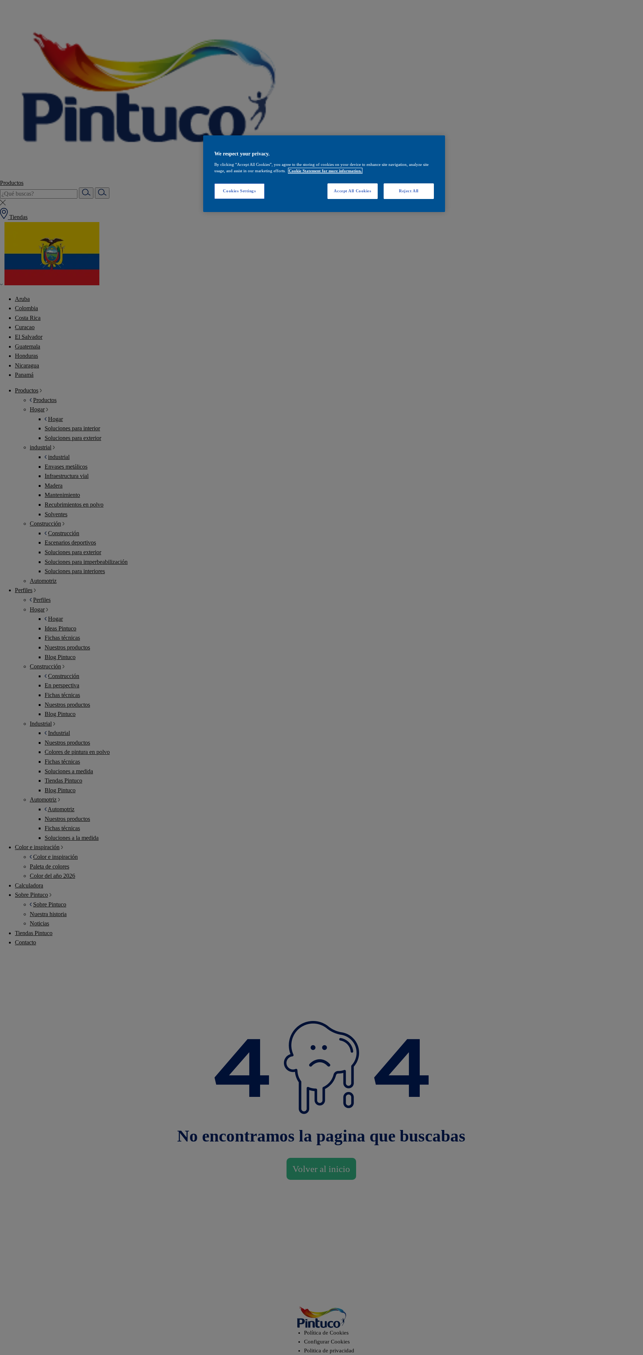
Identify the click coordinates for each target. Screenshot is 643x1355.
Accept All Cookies (352, 191)
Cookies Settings (239, 191)
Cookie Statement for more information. (325, 170)
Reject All (409, 191)
